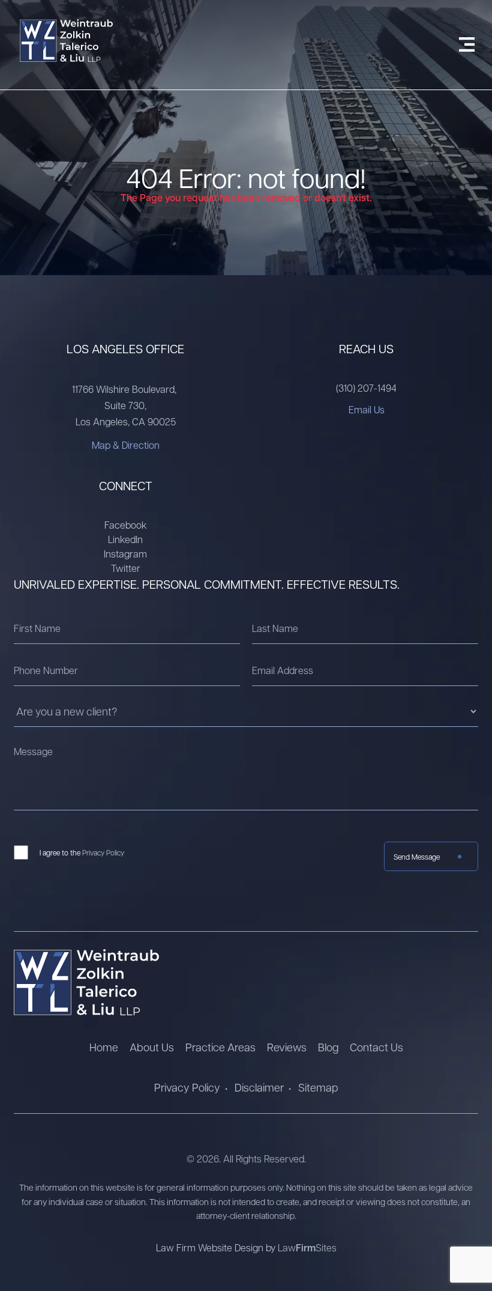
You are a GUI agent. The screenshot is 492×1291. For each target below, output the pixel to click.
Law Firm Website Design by (217, 1247)
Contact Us (376, 1047)
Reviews (287, 1047)
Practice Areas (220, 1047)
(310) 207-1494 (366, 387)
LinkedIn (125, 539)
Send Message (417, 856)
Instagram (125, 553)
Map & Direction (126, 445)
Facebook (125, 524)
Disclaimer (259, 1087)
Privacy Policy (103, 852)
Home (103, 1047)
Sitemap (318, 1087)
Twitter (125, 568)
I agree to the (82, 852)
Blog (328, 1047)
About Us (152, 1047)
